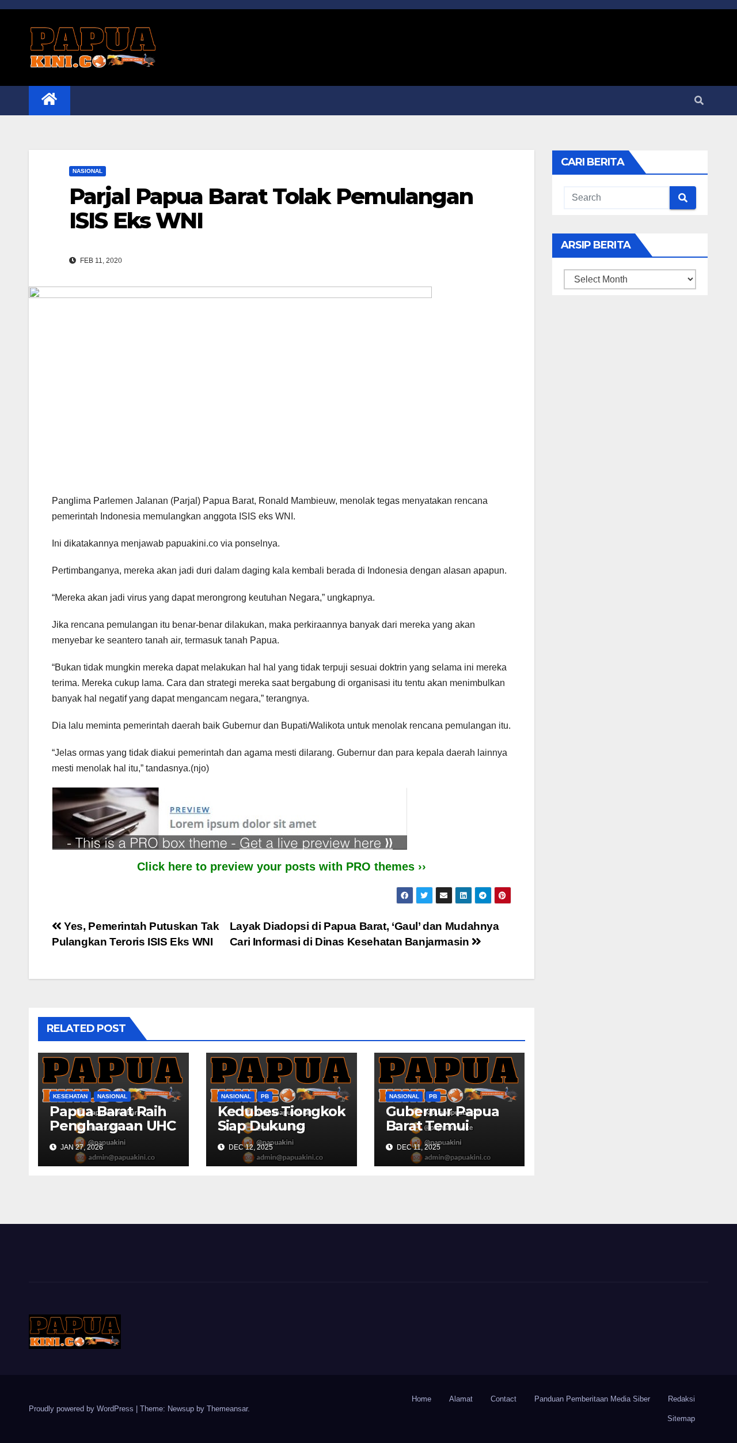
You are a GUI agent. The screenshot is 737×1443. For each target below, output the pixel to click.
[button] (699, 101)
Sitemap (681, 1418)
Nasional (87, 171)
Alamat (461, 1399)
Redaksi (681, 1399)
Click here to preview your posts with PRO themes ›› (281, 866)
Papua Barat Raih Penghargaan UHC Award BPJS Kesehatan (113, 1133)
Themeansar (227, 1408)
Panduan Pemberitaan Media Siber (592, 1399)
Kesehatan (70, 1096)
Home (421, 1399)
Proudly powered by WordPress (82, 1408)
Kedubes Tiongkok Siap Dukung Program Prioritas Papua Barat (281, 1133)
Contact (503, 1399)
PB (265, 1096)
